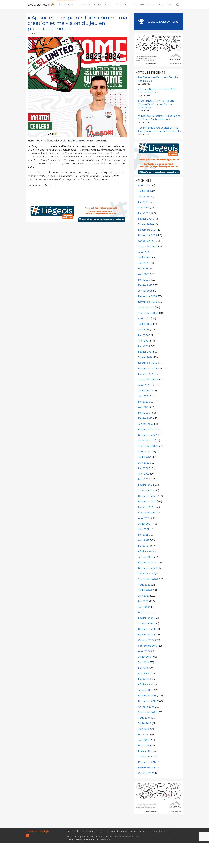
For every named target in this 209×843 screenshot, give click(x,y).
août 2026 (144, 185)
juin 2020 (144, 595)
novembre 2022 (147, 435)
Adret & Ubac (105, 839)
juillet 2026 (145, 191)
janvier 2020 (145, 623)
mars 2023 (144, 412)
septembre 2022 (148, 446)
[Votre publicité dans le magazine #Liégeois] (77, 211)
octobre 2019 (146, 640)
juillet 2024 (145, 324)
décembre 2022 (147, 429)
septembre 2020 (148, 579)
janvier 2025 (145, 290)
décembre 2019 (147, 629)
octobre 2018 (146, 706)
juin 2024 (143, 329)
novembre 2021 (147, 501)
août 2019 (144, 651)
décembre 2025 (147, 229)
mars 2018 (144, 745)
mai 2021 (143, 534)
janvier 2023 (145, 424)
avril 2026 (143, 207)
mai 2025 (143, 268)
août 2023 (144, 385)
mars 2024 (144, 346)
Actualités (65, 5)
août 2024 (144, 318)
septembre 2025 (148, 246)
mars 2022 (144, 479)
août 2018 (144, 717)
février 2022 (145, 485)
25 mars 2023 (34, 33)
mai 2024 (143, 335)
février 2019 (145, 684)
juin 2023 (143, 396)
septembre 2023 (148, 379)
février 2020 (145, 618)
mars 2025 (144, 279)
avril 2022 (144, 473)
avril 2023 (144, 407)
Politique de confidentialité (127, 837)
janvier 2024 (145, 357)
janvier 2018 (145, 756)
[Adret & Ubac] (159, 49)
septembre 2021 (147, 512)
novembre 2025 (147, 235)
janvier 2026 (145, 224)
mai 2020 (143, 601)
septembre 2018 (147, 712)
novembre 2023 (147, 368)
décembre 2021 (147, 496)
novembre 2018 (147, 701)
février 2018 (145, 751)
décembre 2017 (147, 762)
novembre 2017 (147, 767)
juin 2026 (143, 196)
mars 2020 (144, 612)
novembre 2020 (147, 568)
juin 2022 (143, 462)
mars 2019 (143, 679)
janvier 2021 (145, 557)
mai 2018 (143, 734)
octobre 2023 (146, 374)
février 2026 (145, 218)
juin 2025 (143, 263)
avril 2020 (144, 607)
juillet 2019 (144, 656)
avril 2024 (144, 340)
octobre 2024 (146, 307)
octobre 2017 (146, 773)
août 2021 (144, 518)
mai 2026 (143, 202)
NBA (107, 5)
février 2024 (145, 351)
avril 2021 (143, 540)
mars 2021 (143, 546)
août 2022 (144, 451)
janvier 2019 (145, 690)
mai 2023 (143, 401)
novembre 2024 (147, 302)
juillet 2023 (145, 390)
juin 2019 (143, 662)
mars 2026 (144, 213)
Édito (97, 5)
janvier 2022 (145, 490)
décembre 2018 (147, 695)
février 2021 (145, 551)
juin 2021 (143, 529)
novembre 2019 (147, 634)
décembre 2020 (147, 562)
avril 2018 (143, 740)
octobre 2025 (146, 241)
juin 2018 (143, 729)
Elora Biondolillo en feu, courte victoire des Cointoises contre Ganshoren (156, 104)
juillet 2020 (145, 590)
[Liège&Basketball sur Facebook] (27, 836)
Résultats (163, 5)
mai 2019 (143, 668)
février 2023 (145, 418)
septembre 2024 (148, 313)
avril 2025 (143, 274)
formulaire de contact (164, 831)
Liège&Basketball (39, 4)
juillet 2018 (144, 723)
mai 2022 (143, 468)
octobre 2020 (146, 573)
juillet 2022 (145, 457)
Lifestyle (121, 5)
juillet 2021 (144, 523)
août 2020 (144, 584)
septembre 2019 (147, 645)
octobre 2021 (146, 507)
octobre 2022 (146, 440)
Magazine (82, 5)
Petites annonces (141, 5)
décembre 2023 (147, 363)
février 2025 (145, 285)
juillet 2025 (145, 257)
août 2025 (144, 252)
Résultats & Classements (162, 21)
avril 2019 (143, 673)
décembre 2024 (147, 296)
